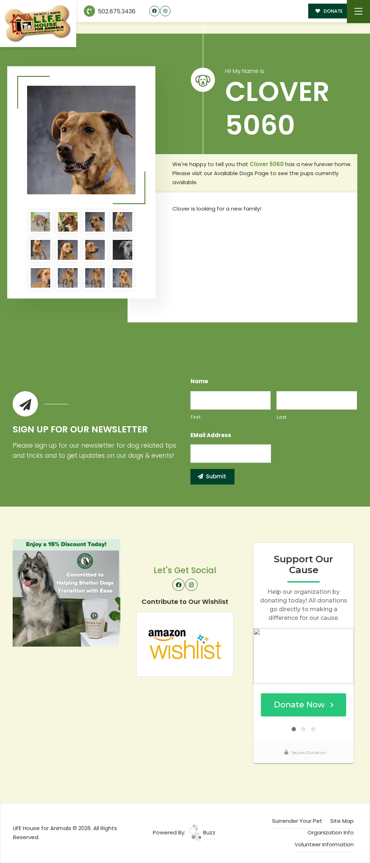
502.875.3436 (115, 11)
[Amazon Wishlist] (185, 644)
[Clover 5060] (81, 140)
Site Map (342, 821)
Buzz (208, 832)
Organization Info (330, 832)
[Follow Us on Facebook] (154, 11)
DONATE (333, 11)
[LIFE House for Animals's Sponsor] (66, 592)
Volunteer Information (324, 844)
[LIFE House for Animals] (38, 24)
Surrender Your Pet (297, 821)
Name (199, 381)
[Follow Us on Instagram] (165, 11)
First (196, 417)
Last (282, 417)
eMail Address (210, 435)
